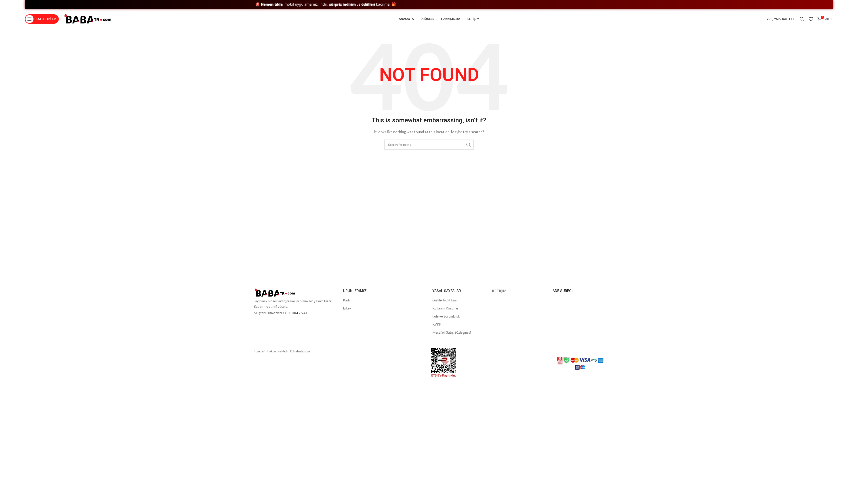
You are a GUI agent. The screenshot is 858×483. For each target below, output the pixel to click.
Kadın (347, 300)
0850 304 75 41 (295, 313)
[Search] (801, 19)
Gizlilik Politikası (444, 300)
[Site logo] (87, 19)
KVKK (436, 324)
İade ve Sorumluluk (446, 316)
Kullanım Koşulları (445, 308)
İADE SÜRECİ (562, 291)
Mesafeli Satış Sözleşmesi (451, 332)
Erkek (347, 308)
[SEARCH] (468, 145)
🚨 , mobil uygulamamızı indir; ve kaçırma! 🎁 (308, 4)
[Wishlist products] (810, 19)
